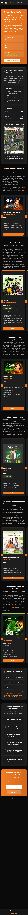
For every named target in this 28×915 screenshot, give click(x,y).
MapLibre (20, 152)
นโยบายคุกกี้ (21, 911)
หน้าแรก (3, 6)
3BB (7, 6)
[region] (14, 140)
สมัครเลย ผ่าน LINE (15, 787)
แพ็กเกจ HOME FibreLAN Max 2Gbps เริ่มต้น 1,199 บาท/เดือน (13, 695)
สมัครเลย (13, 234)
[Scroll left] (2, 216)
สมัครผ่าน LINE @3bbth (13, 60)
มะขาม (15, 6)
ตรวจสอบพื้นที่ (15, 792)
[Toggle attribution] (23, 152)
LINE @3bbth (5, 356)
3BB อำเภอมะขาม (10, 693)
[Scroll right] (26, 216)
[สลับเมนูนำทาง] (26, 3)
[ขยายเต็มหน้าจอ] (21, 129)
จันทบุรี (11, 6)
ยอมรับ (14, 913)
